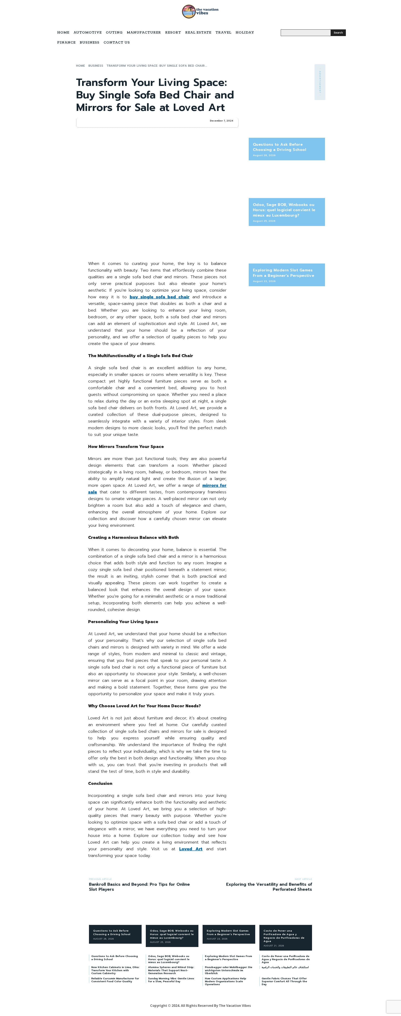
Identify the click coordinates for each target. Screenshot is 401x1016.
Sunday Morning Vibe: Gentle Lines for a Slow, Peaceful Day (171, 980)
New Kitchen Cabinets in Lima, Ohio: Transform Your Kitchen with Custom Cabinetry (115, 970)
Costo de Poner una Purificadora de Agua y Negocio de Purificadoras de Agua (284, 936)
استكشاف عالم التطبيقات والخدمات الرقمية (285, 967)
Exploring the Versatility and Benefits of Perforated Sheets (269, 886)
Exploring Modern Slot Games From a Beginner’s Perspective (283, 272)
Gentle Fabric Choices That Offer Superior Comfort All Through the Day (284, 981)
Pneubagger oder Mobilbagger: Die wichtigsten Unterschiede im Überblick (228, 970)
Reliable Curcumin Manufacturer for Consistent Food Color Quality (115, 980)
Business (95, 66)
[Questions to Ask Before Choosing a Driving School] (287, 121)
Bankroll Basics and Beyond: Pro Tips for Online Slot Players (139, 886)
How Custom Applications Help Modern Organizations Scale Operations (225, 981)
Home (80, 66)
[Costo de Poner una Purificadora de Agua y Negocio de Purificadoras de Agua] (285, 913)
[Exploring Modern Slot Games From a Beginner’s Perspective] (287, 247)
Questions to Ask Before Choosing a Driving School (279, 147)
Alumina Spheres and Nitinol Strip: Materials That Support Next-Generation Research (171, 970)
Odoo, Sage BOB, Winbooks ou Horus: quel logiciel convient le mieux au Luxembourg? (284, 210)
